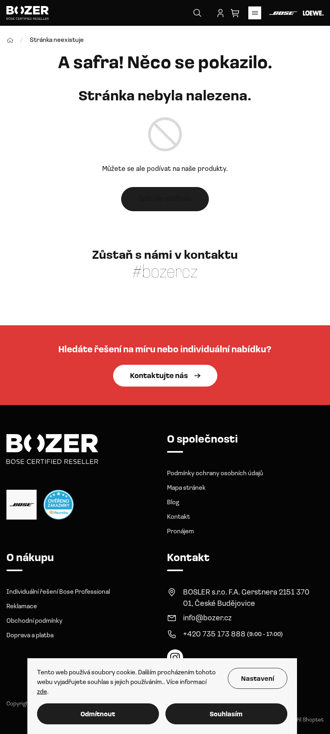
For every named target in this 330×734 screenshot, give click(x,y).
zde (42, 692)
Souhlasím (226, 714)
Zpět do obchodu (165, 198)
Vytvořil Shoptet (303, 720)
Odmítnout (97, 714)
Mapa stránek (186, 488)
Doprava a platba (30, 635)
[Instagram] (175, 657)
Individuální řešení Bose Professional (58, 592)
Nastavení (257, 679)
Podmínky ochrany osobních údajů (215, 473)
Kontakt (178, 517)
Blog (173, 502)
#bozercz (165, 273)
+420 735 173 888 (214, 634)
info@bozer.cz (207, 618)
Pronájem (180, 531)
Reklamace (21, 606)
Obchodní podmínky (34, 621)
